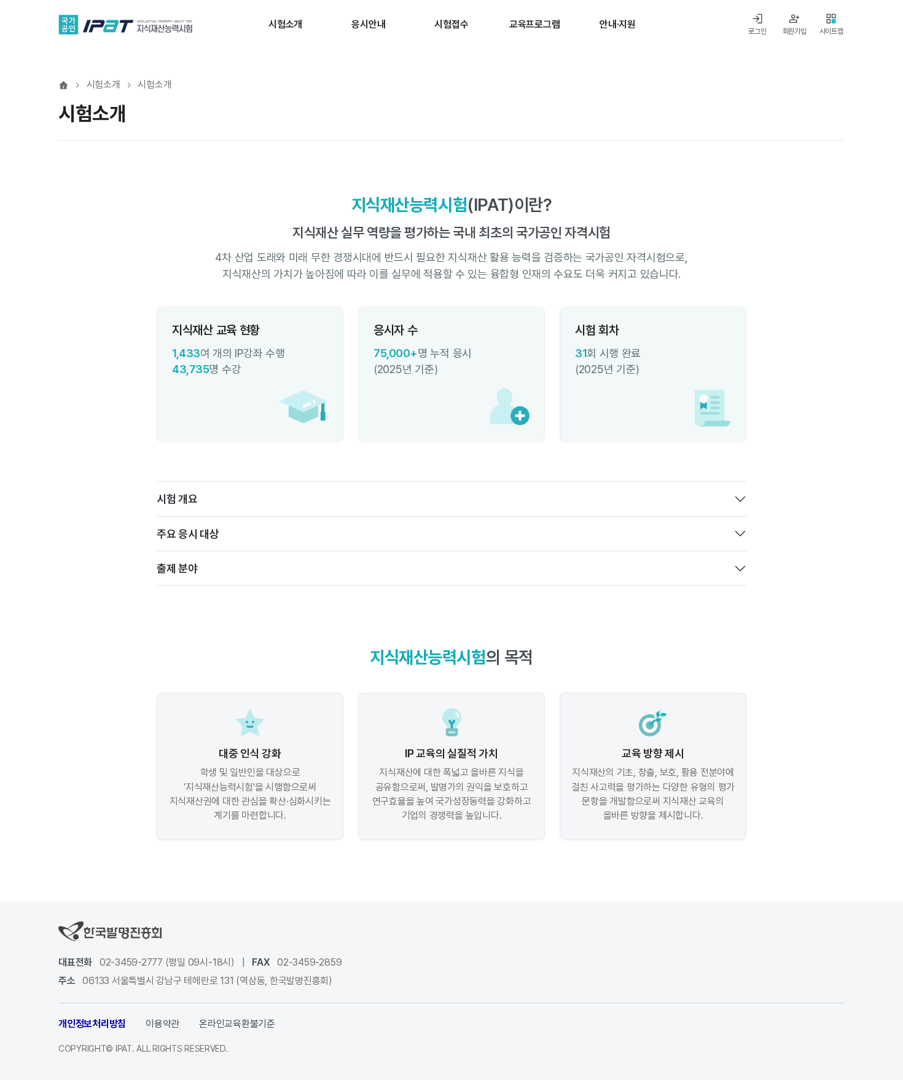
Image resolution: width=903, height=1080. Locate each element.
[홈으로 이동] (63, 85)
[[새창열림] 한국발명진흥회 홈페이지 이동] (110, 930)
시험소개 (285, 24)
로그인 (757, 31)
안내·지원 (618, 24)
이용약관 (162, 1024)
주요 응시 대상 (188, 533)
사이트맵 (831, 31)
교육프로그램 (534, 24)
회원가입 (795, 31)
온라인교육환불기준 (237, 1024)
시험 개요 (177, 498)
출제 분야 (177, 568)
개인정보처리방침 (92, 1024)
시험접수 (451, 24)
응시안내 (368, 24)
